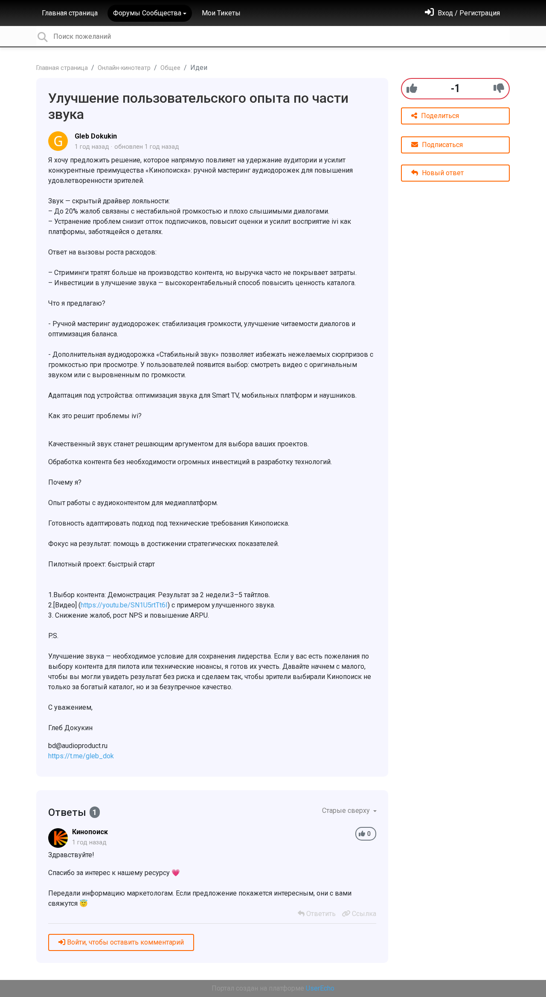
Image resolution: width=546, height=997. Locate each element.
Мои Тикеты (221, 13)
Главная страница (70, 13)
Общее (170, 68)
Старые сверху (347, 810)
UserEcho (320, 988)
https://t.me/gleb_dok (81, 756)
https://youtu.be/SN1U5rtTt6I (124, 605)
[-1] (499, 88)
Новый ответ (442, 173)
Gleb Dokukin (96, 136)
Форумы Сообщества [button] (147, 13)
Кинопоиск (90, 832)
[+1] (412, 88)
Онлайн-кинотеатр (124, 68)
